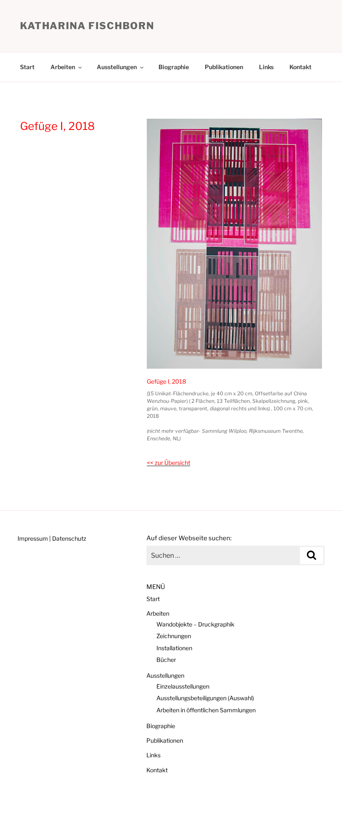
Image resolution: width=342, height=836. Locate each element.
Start (27, 66)
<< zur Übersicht (168, 462)
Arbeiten (62, 66)
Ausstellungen (117, 66)
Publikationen (224, 66)
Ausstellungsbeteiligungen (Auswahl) (205, 697)
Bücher (166, 659)
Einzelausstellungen (182, 686)
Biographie (173, 66)
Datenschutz (69, 538)
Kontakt (300, 66)
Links (266, 66)
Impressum (33, 538)
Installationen (174, 647)
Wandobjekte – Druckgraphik (195, 624)
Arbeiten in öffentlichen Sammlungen (206, 710)
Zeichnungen (173, 635)
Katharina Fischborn (87, 26)
